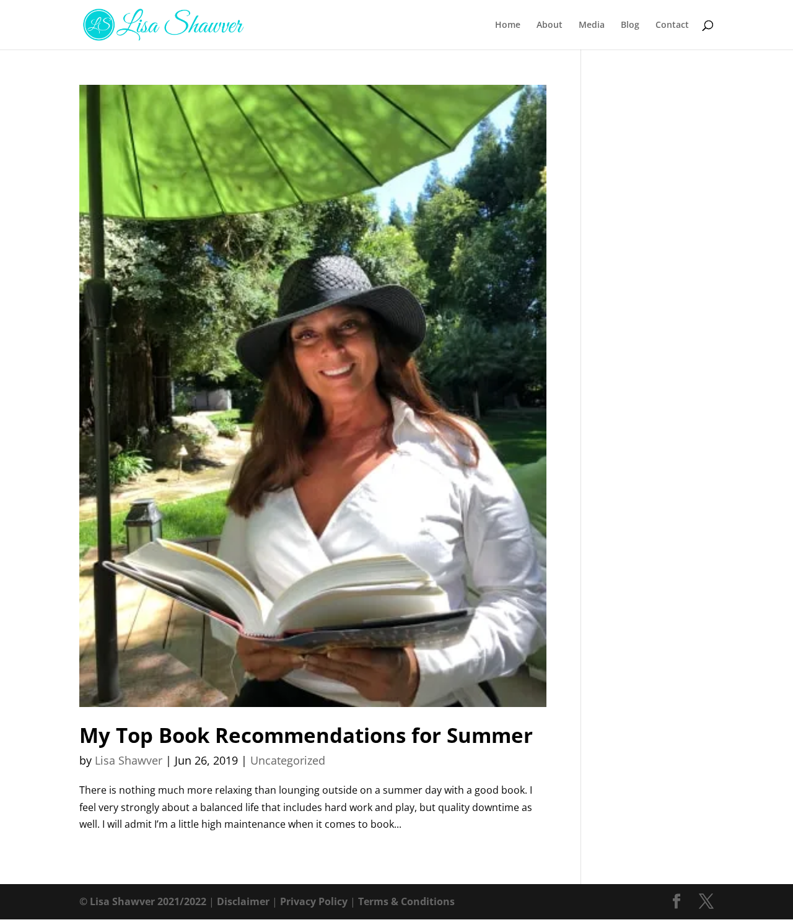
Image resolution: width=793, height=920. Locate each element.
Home (507, 25)
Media (592, 25)
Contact (672, 25)
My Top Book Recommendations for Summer (306, 735)
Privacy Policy (314, 901)
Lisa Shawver (128, 760)
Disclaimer (243, 901)
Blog (630, 25)
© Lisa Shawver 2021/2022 (142, 901)
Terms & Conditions (406, 901)
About (550, 25)
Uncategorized (287, 760)
